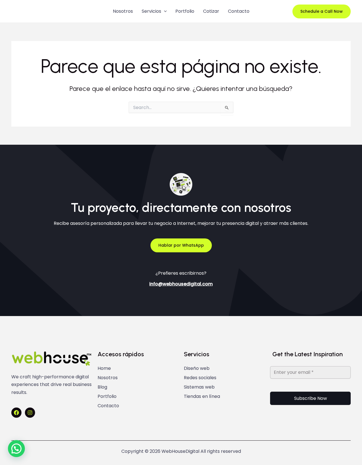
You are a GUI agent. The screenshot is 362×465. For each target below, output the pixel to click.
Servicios (151, 11)
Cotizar (211, 11)
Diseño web (197, 368)
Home (104, 368)
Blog (102, 387)
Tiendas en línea (202, 396)
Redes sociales (200, 378)
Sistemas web (199, 387)
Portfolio (184, 11)
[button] (164, 11)
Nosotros (123, 11)
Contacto (238, 11)
